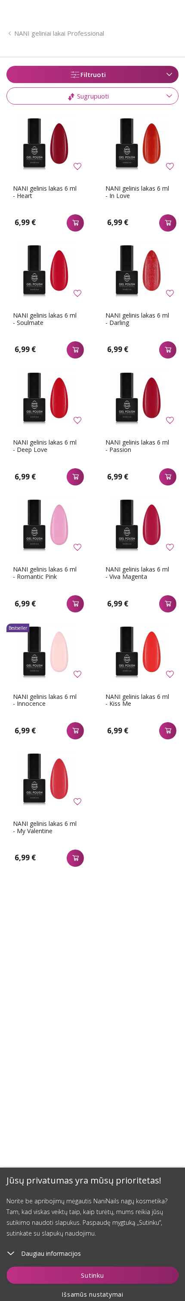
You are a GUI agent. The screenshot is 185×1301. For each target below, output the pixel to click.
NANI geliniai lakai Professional (59, 33)
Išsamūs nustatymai (92, 1294)
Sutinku (92, 1275)
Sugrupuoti (92, 96)
